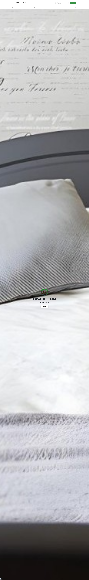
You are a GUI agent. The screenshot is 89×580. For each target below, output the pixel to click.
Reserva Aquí (44, 306)
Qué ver (29, 7)
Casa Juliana (20, 7)
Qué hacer (24, 7)
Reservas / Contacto (35, 7)
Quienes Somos (14, 7)
